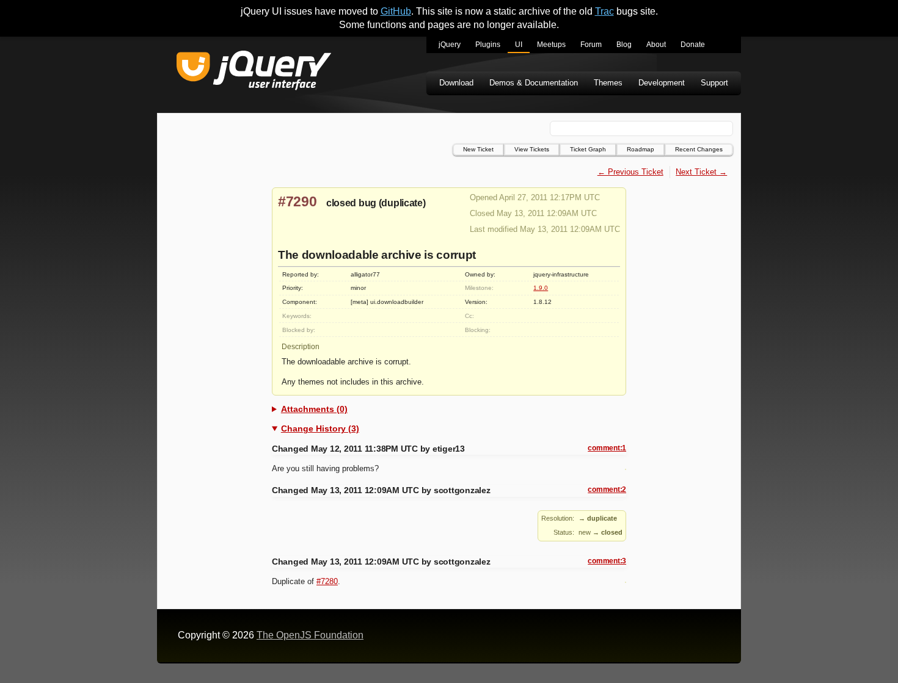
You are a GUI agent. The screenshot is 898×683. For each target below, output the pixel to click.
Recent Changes (699, 149)
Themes (608, 82)
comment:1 (607, 448)
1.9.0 (540, 287)
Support (714, 82)
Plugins (487, 44)
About (656, 44)
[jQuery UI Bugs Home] (254, 72)
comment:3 (607, 561)
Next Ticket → (701, 171)
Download (456, 82)
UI (518, 44)
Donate (693, 44)
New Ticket (478, 149)
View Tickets (531, 149)
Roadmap (640, 149)
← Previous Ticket (630, 171)
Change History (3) (320, 428)
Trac (604, 11)
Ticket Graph (588, 149)
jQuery (450, 44)
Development (661, 82)
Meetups (551, 44)
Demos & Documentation (533, 82)
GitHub (396, 11)
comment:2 (607, 489)
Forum (591, 44)
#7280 (327, 581)
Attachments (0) (314, 409)
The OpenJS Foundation (310, 635)
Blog (624, 44)
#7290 (297, 201)
